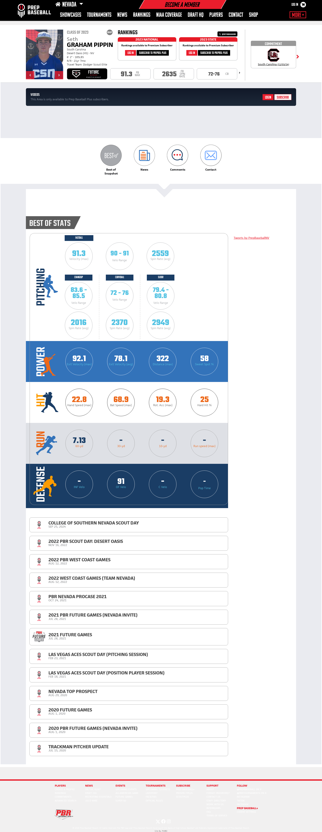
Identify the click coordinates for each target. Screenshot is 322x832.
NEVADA (70, 4)
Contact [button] (236, 15)
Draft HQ (195, 15)
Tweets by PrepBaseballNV (251, 238)
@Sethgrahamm (229, 34)
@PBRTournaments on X (251, 793)
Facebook (243, 804)
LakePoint (152, 793)
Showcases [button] (70, 15)
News (122, 15)
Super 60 (121, 800)
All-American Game (127, 793)
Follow (242, 785)
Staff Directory (216, 800)
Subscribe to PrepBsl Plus (152, 53)
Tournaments (99, 15)
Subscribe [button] (183, 785)
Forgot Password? (218, 793)
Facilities (151, 796)
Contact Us (213, 796)
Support (212, 785)
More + (298, 15)
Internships (213, 808)
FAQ (208, 811)
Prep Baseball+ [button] (247, 808)
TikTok (241, 800)
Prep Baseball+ (185, 789)
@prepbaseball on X (249, 789)
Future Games (124, 796)
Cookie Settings (246, 811)
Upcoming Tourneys (158, 789)
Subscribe (283, 98)
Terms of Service (216, 815)
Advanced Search (65, 800)
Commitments (63, 796)
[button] (30, 75)
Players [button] (216, 15)
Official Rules (154, 800)
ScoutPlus (182, 796)
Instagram (243, 796)
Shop (253, 15)
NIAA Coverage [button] (169, 15)
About (210, 789)
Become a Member (182, 5)
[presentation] (239, 73)
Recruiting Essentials (98, 796)
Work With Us (215, 804)
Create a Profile (65, 789)
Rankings (141, 15)
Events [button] (120, 785)
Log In (294, 5)
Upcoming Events (126, 789)
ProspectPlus (184, 793)
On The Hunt (93, 789)
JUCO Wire (91, 800)
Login (268, 98)
